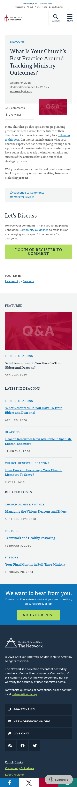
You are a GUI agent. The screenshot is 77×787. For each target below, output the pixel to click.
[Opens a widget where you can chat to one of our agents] (59, 780)
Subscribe (20, 7)
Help (45, 7)
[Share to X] (29, 782)
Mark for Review (24, 197)
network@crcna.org (24, 694)
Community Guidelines (34, 230)
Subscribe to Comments (28, 192)
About (30, 7)
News (37, 7)
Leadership (12, 281)
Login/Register (56, 7)
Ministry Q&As (30, 4)
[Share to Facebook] (9, 782)
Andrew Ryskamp (21, 91)
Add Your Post (38, 615)
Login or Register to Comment (38, 251)
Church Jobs (46, 4)
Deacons (17, 41)
